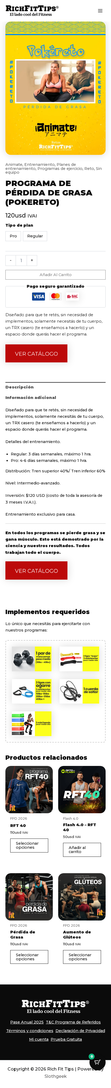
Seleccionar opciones (27, 845)
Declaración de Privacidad (80, 1030)
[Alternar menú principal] (100, 10)
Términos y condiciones (29, 1030)
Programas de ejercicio (59, 168)
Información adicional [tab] (30, 397)
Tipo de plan (19, 225)
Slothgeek (55, 1076)
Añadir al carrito (56, 274)
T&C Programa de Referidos (73, 1022)
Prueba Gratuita (66, 1039)
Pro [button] (13, 236)
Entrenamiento (39, 164)
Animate (13, 164)
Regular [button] (35, 236)
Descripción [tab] (19, 387)
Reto (89, 168)
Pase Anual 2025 (27, 1022)
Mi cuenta (38, 1039)
